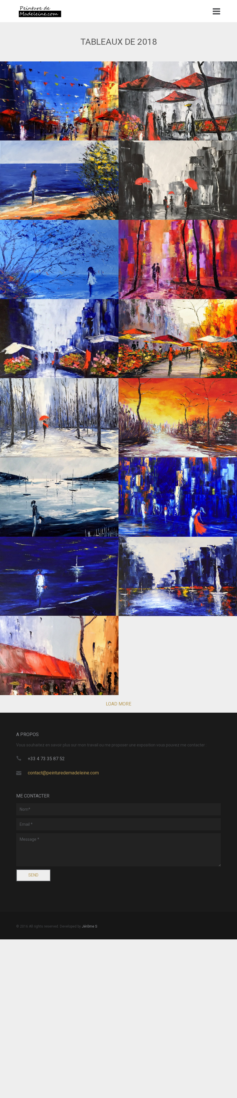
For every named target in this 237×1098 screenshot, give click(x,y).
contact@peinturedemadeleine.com (63, 773)
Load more (118, 704)
